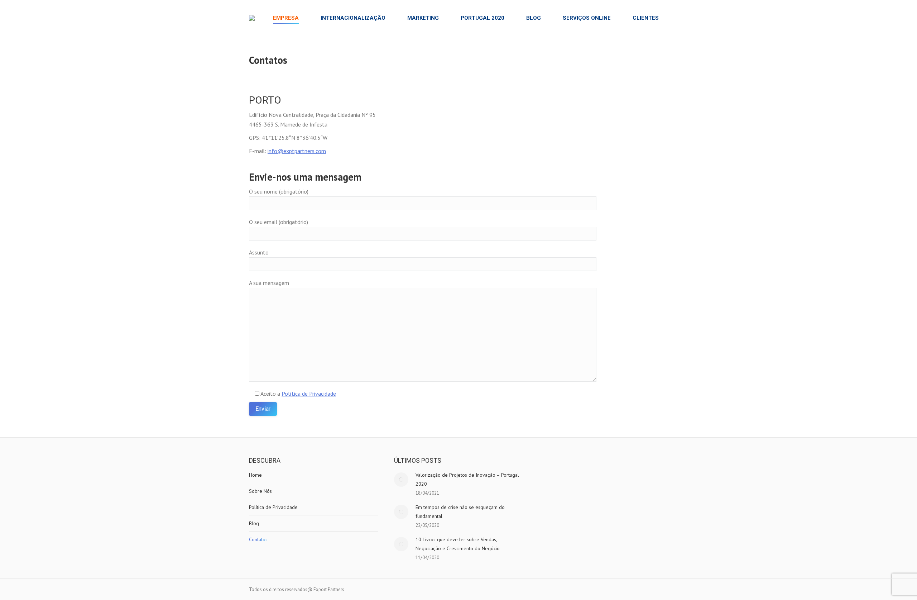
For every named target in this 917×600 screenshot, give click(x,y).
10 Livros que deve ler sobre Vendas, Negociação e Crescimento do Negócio (458, 544)
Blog (254, 523)
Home (255, 475)
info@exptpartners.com (297, 150)
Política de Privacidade (309, 393)
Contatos (258, 539)
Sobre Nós (260, 491)
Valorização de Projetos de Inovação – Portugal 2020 (467, 479)
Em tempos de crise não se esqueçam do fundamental (460, 511)
